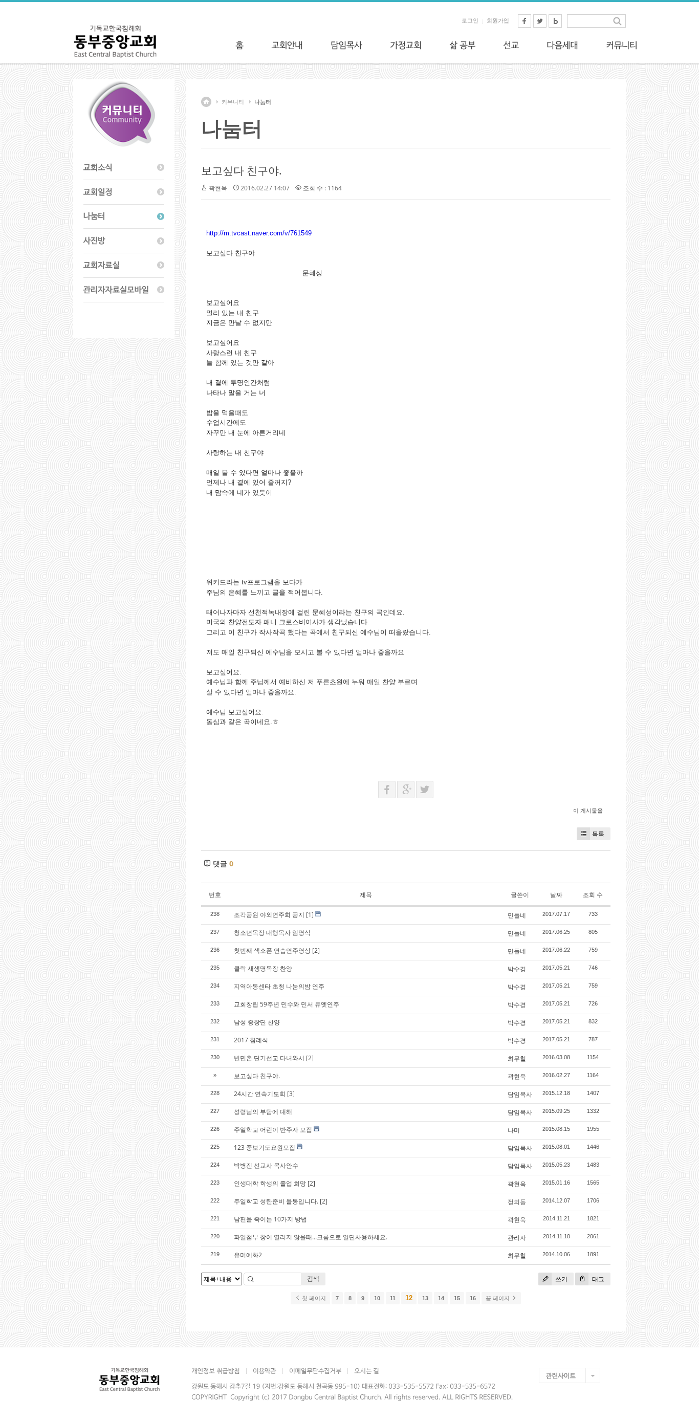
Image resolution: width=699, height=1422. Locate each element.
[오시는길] (366, 1371)
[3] (291, 1093)
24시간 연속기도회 (260, 1093)
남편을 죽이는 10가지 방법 (270, 1219)
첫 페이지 (313, 1298)
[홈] (239, 45)
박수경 (517, 969)
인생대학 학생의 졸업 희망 (270, 1183)
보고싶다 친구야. (241, 170)
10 (377, 1298)
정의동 (517, 1201)
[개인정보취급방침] (218, 1371)
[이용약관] (264, 1371)
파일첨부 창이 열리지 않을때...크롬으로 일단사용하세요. (310, 1237)
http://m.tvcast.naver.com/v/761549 (259, 233)
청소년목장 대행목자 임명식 (272, 932)
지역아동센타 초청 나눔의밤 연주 (279, 986)
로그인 (470, 20)
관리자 (517, 1237)
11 (393, 1298)
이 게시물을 (588, 810)
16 (473, 1298)
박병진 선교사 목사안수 (266, 1165)
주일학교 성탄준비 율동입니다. (276, 1201)
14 (441, 1298)
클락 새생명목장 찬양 (263, 968)
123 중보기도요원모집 (264, 1147)
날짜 (556, 894)
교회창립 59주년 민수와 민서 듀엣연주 (286, 1004)
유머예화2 (248, 1255)
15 (457, 1298)
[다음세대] (562, 45)
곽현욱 (218, 188)
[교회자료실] (123, 265)
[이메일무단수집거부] (314, 1371)
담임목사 (520, 1094)
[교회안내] (287, 45)
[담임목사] (346, 45)
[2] (316, 950)
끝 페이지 (498, 1298)
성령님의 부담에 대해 (263, 1111)
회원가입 (498, 20)
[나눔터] (123, 217)
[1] (310, 914)
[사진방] (123, 241)
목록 (598, 833)
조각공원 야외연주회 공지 (269, 914)
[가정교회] (406, 45)
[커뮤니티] (622, 45)
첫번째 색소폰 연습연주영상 (272, 950)
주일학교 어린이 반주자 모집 (273, 1129)
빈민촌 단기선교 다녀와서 (269, 1058)
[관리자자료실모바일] (123, 290)
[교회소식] (123, 168)
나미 (514, 1130)
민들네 (517, 915)
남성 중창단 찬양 (257, 1022)
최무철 (517, 1058)
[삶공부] (462, 45)
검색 (313, 1278)
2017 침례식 (251, 1040)
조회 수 (593, 894)
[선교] (511, 45)
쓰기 (560, 1279)
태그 (597, 1279)
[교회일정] (123, 192)
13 (425, 1298)
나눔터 (262, 102)
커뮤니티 (233, 102)
